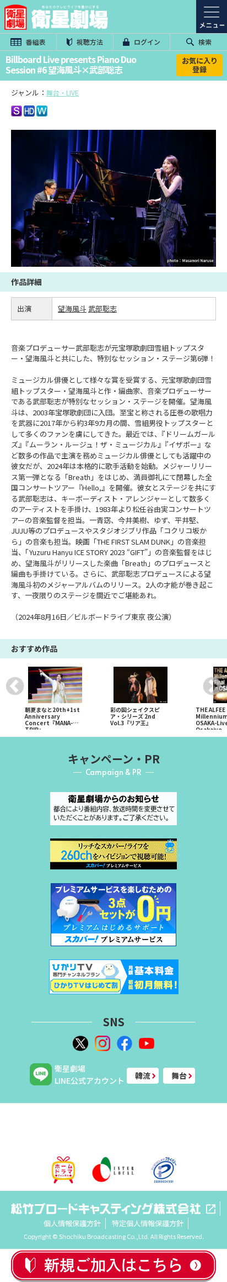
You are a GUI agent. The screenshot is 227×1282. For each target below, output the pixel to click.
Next (212, 686)
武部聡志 (102, 308)
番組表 (35, 41)
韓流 (142, 1075)
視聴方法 (89, 41)
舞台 (179, 1075)
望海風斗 (72, 308)
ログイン (146, 41)
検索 (204, 41)
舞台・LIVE (62, 92)
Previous (15, 686)
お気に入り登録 (200, 65)
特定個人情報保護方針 (147, 1223)
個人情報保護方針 (72, 1223)
